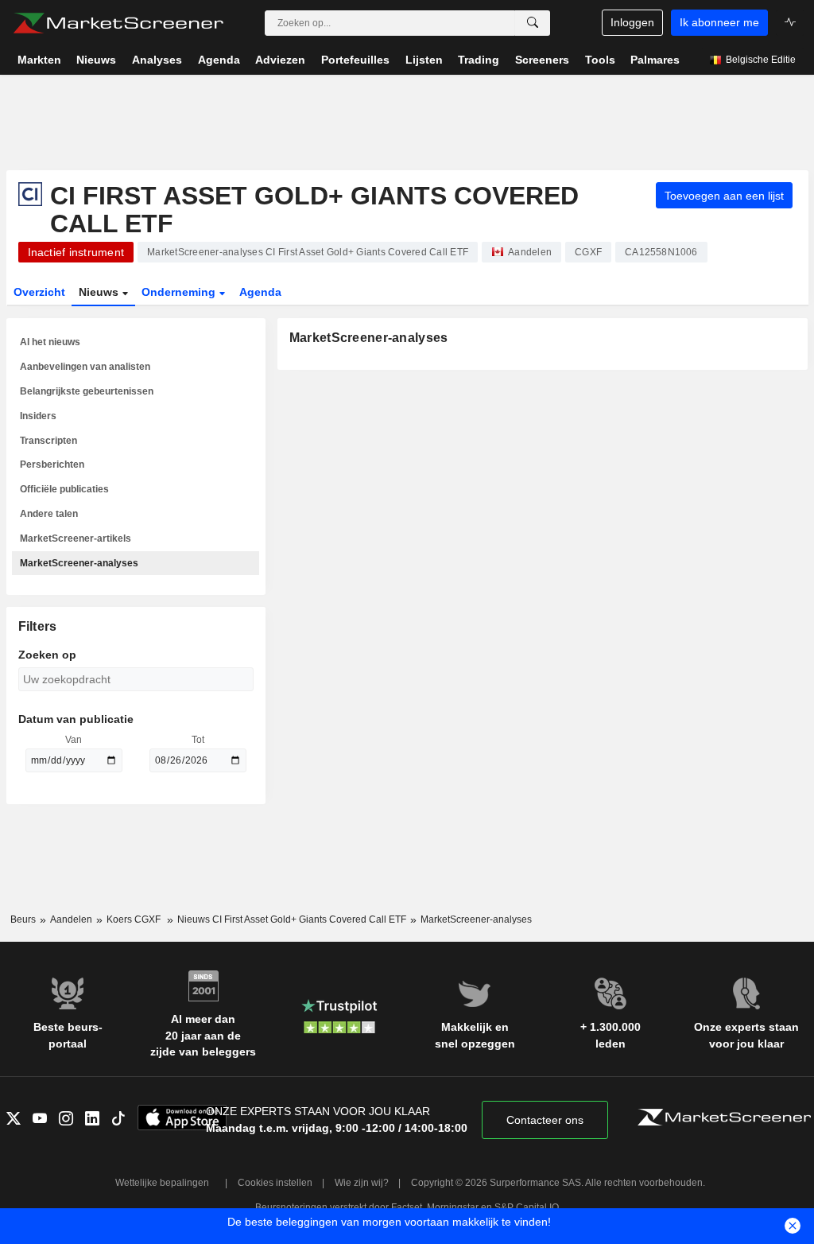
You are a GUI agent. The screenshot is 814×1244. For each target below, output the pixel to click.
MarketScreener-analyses (79, 563)
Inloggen (632, 22)
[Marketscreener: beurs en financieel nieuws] (118, 23)
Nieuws (100, 292)
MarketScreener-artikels (75, 538)
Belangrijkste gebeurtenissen (86, 391)
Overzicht (39, 292)
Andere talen (49, 513)
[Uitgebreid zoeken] (532, 23)
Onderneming (180, 292)
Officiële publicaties (64, 489)
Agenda (260, 292)
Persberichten (52, 464)
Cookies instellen (275, 1182)
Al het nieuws (50, 342)
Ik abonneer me (719, 22)
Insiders (38, 416)
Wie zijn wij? (362, 1182)
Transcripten (48, 440)
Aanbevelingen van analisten (85, 366)
